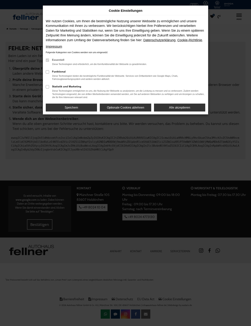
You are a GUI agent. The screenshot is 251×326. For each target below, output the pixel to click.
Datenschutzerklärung (159, 40)
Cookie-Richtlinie (189, 40)
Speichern (71, 107)
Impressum (54, 46)
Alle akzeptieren (179, 107)
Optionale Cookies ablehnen (125, 107)
